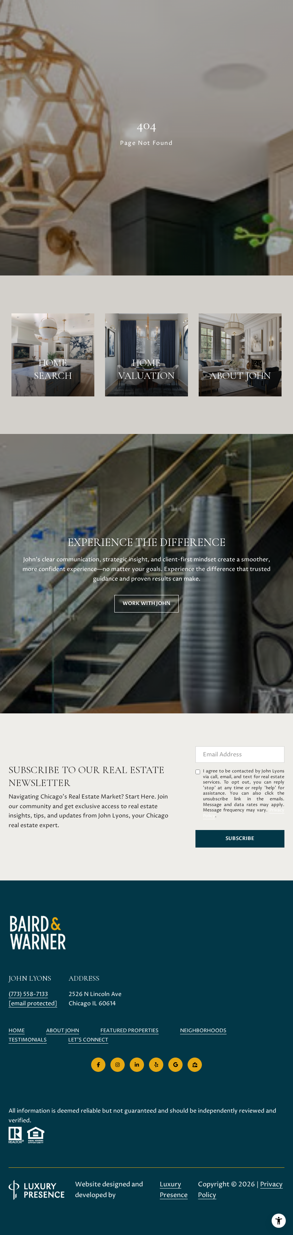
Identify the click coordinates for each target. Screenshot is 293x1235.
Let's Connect (88, 1040)
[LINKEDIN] (137, 1065)
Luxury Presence (174, 1190)
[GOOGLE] (175, 1065)
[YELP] (156, 1065)
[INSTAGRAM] (117, 1065)
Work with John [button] (146, 603)
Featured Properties (129, 1030)
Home (17, 1030)
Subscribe (239, 838)
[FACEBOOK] (98, 1065)
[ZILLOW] (195, 1065)
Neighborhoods (203, 1030)
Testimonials (28, 1039)
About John (62, 1030)
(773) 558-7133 (28, 994)
